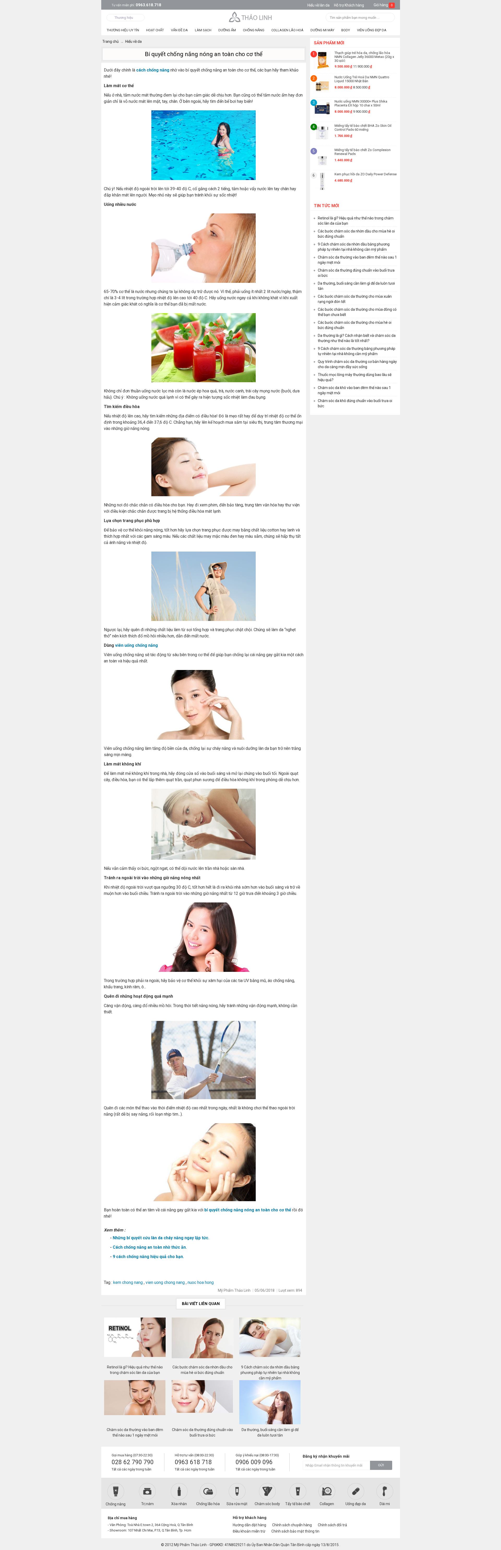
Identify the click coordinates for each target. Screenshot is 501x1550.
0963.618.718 (136, 5)
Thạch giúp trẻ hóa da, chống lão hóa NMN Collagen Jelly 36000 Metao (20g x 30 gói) (364, 56)
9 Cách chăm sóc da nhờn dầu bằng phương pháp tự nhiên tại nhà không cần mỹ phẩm (270, 1370)
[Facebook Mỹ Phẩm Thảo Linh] (368, 1520)
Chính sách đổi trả (332, 1525)
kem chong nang (128, 1282)
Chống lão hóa (208, 1504)
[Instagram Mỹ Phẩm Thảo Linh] (387, 1520)
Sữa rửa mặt (236, 1504)
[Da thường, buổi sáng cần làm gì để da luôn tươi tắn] (270, 1403)
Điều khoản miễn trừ (249, 1531)
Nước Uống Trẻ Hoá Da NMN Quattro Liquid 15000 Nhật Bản (362, 79)
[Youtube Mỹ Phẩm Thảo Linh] (378, 1520)
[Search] (389, 17)
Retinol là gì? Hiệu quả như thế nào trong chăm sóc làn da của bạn (135, 1370)
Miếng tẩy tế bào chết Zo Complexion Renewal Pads (363, 152)
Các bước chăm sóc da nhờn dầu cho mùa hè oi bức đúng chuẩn (202, 1370)
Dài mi (385, 1504)
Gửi (381, 1465)
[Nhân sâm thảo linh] (251, 17)
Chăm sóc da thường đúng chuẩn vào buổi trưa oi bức (202, 1432)
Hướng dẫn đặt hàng (249, 1525)
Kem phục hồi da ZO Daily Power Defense (366, 174)
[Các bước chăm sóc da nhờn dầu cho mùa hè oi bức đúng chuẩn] (202, 1341)
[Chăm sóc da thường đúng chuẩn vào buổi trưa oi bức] (202, 1403)
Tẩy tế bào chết (297, 1504)
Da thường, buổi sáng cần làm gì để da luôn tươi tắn (270, 1432)
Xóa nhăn (179, 1504)
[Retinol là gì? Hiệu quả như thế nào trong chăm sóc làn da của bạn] (135, 1341)
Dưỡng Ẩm (227, 30)
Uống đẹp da (355, 1504)
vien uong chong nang (165, 1282)
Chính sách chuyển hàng (292, 1525)
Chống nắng (116, 1504)
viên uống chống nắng (136, 645)
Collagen (327, 1504)
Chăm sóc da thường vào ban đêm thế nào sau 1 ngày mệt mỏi (135, 1432)
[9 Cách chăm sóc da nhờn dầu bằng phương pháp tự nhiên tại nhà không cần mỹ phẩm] (270, 1341)
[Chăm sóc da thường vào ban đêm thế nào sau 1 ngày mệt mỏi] (135, 1403)
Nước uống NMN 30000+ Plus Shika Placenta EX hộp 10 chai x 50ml (361, 103)
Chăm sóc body (267, 1504)
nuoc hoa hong (202, 1282)
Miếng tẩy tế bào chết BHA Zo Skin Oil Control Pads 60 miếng (363, 127)
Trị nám (147, 1504)
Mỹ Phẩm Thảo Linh (190, 1545)
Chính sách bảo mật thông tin (295, 1531)
